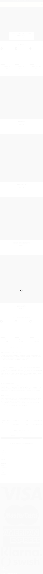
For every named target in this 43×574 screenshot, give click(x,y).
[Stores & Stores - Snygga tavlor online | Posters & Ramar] (21, 284)
